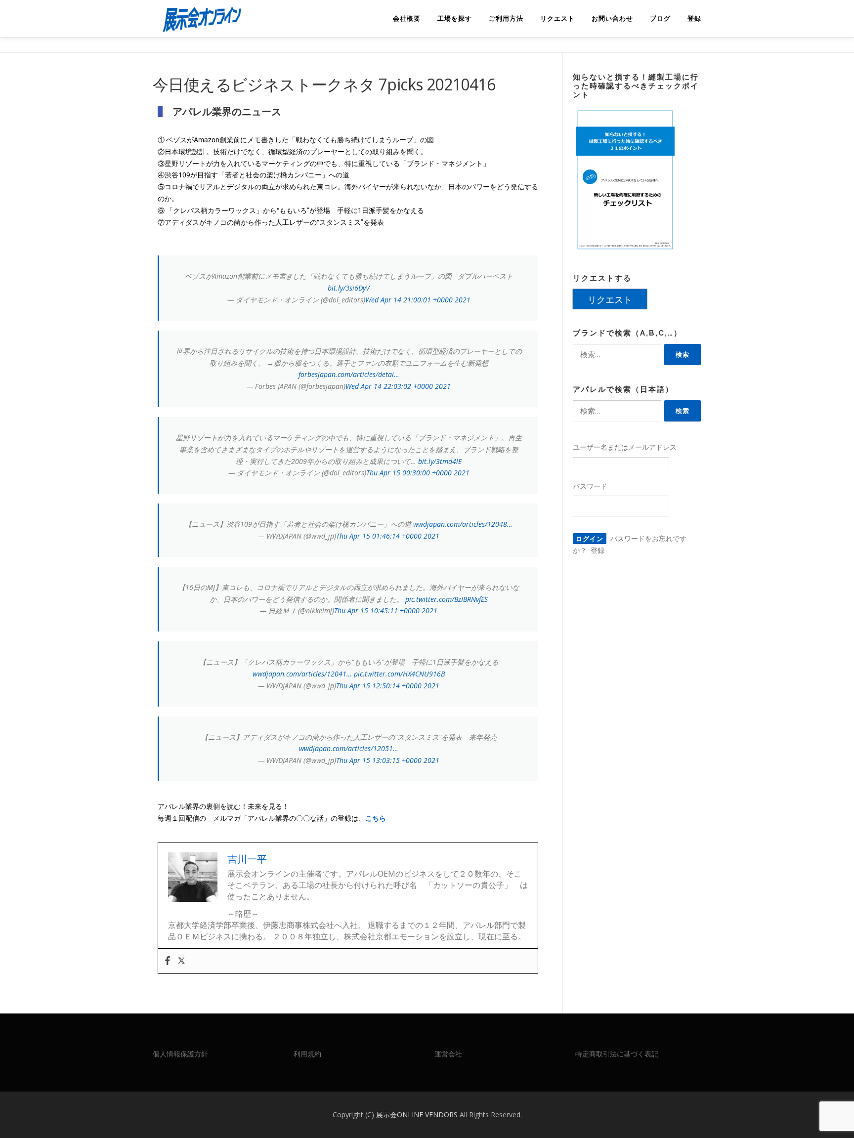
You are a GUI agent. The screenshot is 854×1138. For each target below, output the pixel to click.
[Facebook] (167, 961)
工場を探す (454, 18)
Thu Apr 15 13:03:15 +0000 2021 (387, 760)
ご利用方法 (506, 18)
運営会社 (448, 1053)
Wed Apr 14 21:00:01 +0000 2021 (417, 299)
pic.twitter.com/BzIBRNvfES (446, 599)
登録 (694, 18)
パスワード (590, 486)
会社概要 (407, 18)
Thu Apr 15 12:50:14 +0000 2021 (387, 685)
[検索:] (617, 354)
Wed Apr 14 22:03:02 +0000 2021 (398, 386)
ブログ (660, 18)
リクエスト (557, 18)
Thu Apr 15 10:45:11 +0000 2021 (385, 610)
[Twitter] (181, 961)
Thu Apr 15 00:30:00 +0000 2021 (418, 472)
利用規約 (307, 1053)
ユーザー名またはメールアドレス (625, 447)
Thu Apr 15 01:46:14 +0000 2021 (387, 536)
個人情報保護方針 (180, 1053)
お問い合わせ (612, 18)
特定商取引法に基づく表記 (616, 1053)
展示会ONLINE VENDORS (418, 1114)
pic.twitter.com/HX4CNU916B (399, 673)
